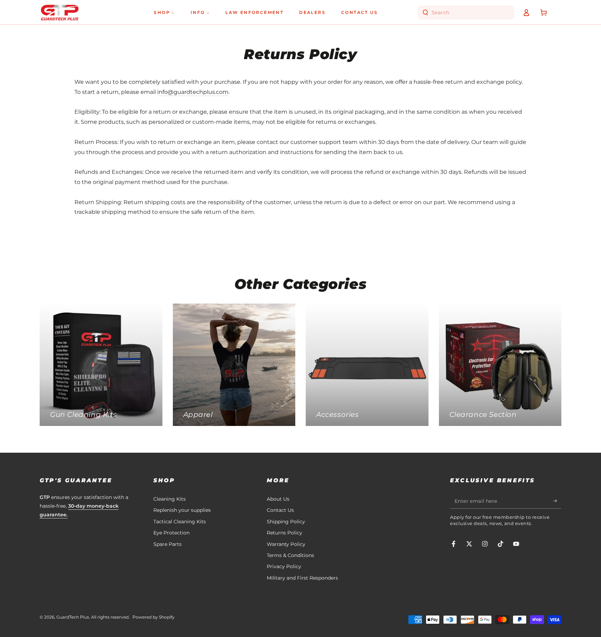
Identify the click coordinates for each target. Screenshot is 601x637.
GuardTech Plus (72, 617)
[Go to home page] (59, 12)
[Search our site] (425, 12)
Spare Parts (167, 544)
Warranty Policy (286, 544)
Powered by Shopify (154, 617)
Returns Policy (284, 533)
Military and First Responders (302, 578)
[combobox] (467, 12)
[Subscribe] (557, 500)
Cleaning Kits (169, 499)
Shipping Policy (286, 521)
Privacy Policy (284, 566)
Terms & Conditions (290, 555)
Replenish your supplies (182, 510)
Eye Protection (171, 533)
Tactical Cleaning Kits (179, 521)
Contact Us (280, 510)
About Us (278, 499)
